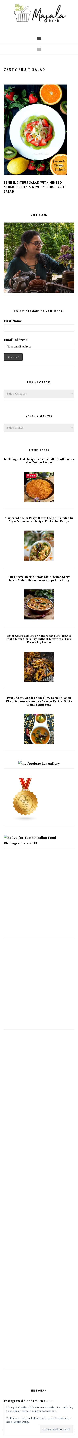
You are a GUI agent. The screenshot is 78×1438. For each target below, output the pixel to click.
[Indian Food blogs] (25, 820)
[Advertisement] (39, 897)
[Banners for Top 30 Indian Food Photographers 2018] (39, 843)
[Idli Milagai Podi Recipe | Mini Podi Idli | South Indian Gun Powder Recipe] (39, 500)
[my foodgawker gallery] (39, 763)
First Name (13, 321)
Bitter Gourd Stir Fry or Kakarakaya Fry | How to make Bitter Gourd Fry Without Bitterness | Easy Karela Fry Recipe (39, 639)
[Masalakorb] (39, 27)
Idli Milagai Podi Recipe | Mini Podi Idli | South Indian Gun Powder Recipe (39, 460)
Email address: (16, 339)
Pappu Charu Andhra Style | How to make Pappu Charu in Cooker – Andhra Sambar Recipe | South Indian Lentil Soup (39, 701)
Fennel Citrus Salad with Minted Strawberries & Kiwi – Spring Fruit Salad (34, 186)
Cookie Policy (21, 1421)
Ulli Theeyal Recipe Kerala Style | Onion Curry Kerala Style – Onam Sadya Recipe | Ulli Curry (39, 578)
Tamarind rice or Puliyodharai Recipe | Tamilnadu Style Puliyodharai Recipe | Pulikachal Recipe (39, 519)
